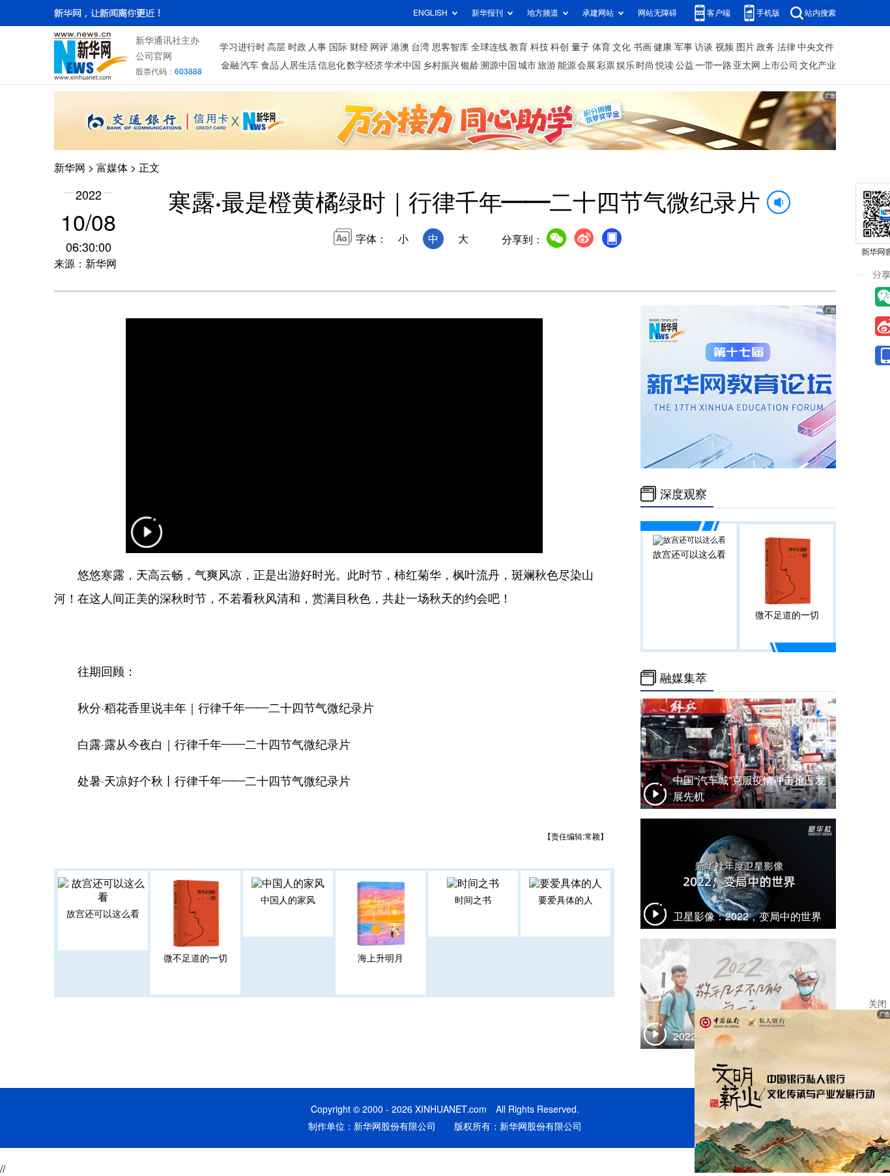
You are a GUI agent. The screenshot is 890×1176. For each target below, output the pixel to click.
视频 (724, 47)
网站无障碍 (657, 12)
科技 (539, 47)
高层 (276, 47)
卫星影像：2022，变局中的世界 (747, 916)
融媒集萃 (683, 678)
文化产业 (817, 65)
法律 (786, 47)
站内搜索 (820, 12)
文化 (621, 47)
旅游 (547, 65)
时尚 (645, 65)
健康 (662, 47)
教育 (519, 47)
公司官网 (154, 56)
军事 (683, 47)
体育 (601, 47)
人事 (317, 47)
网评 (379, 47)
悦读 (664, 65)
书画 (642, 47)
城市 (527, 65)
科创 (560, 47)
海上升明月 (380, 958)
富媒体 (112, 167)
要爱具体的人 (565, 900)
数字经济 (365, 65)
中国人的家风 (288, 900)
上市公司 (780, 65)
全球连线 (489, 47)
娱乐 (625, 65)
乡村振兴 (441, 65)
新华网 (69, 167)
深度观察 (683, 494)
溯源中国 (498, 65)
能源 (567, 65)
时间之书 (473, 900)
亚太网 (746, 65)
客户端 (718, 12)
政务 (765, 47)
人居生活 (298, 65)
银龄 (470, 65)
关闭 (877, 1003)
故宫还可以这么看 (102, 913)
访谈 (704, 47)
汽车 (249, 65)
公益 (685, 65)
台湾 (420, 47)
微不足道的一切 (195, 958)
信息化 (331, 65)
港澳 (400, 47)
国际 (338, 47)
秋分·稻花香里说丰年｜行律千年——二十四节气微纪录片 (226, 708)
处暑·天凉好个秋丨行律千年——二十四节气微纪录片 (214, 781)
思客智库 (450, 47)
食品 (270, 65)
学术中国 (402, 65)
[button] (146, 540)
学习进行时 (242, 47)
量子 (580, 47)
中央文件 (815, 47)
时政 (297, 47)
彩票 (606, 65)
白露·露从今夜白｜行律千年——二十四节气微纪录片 (214, 744)
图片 (745, 47)
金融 (230, 65)
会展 (586, 65)
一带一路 (713, 65)
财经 (359, 47)
